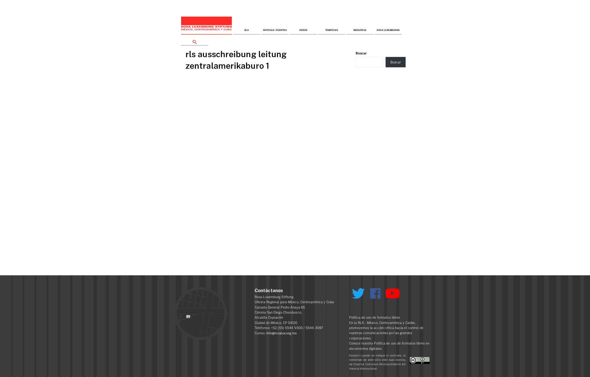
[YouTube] (392, 295)
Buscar (361, 53)
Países (303, 30)
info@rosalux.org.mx (281, 333)
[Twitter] (358, 295)
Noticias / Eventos (275, 30)
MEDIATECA (360, 30)
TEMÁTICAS (331, 30)
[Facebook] (375, 293)
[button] (194, 40)
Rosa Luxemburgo (388, 30)
